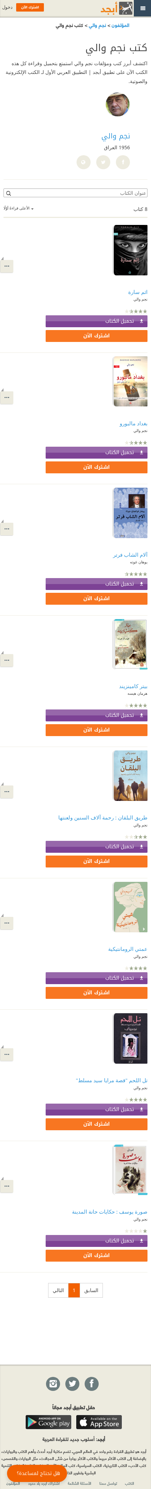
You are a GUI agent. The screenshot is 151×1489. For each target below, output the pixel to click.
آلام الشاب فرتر (130, 554)
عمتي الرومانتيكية (127, 948)
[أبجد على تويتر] (72, 1384)
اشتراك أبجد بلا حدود (44, 1483)
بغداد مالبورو (133, 423)
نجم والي (96, 24)
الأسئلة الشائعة (79, 1483)
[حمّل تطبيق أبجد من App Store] (99, 1422)
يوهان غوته (138, 561)
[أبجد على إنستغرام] (52, 1384)
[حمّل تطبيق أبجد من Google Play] (48, 1422)
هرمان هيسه (137, 693)
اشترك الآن (96, 336)
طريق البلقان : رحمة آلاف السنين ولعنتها (102, 817)
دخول (7, 7)
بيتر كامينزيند (133, 685)
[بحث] (8, 193)
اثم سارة (137, 291)
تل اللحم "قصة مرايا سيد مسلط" (111, 1080)
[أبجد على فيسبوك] (91, 1384)
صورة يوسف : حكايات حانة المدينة (109, 1211)
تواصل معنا (108, 1483)
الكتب (129, 1483)
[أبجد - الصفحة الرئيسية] (107, 8)
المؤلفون (119, 24)
